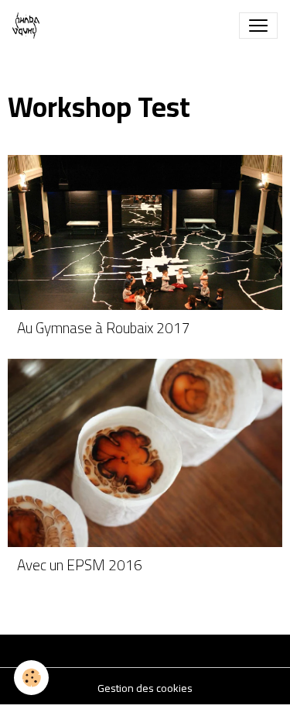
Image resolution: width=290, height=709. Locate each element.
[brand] (29, 25)
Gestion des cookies (145, 688)
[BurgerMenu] (258, 25)
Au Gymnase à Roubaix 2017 (103, 328)
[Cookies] (31, 677)
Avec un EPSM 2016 (79, 565)
